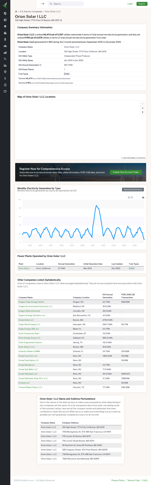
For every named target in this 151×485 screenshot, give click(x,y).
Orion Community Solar (29, 333)
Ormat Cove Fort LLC (28, 356)
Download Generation (133, 189)
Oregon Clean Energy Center (31, 302)
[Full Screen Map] (5, 72)
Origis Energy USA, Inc (29, 329)
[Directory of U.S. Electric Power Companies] (5, 46)
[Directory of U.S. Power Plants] (5, 52)
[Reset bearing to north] (143, 112)
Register (142, 4)
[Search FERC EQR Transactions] (5, 59)
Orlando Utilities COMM (29, 351)
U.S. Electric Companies (31, 11)
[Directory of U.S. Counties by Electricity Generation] (5, 26)
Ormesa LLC (24, 383)
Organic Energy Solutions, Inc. (32, 315)
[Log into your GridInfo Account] (5, 85)
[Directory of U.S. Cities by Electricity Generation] (5, 33)
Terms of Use (133, 480)
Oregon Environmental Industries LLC (35, 306)
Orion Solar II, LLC (27, 347)
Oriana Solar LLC (26, 320)
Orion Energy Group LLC (29, 338)
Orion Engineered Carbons (30, 342)
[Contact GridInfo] (5, 91)
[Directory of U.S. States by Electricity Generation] (5, 20)
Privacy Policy (118, 480)
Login (130, 4)
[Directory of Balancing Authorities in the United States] (5, 39)
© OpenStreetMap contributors (133, 157)
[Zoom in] (143, 104)
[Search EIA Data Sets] (5, 65)
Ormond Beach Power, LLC (30, 387)
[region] (5, 240)
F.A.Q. (144, 480)
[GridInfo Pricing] (5, 78)
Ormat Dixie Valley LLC (29, 360)
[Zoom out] (143, 108)
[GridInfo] (5, 5)
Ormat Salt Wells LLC (28, 369)
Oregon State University (29, 311)
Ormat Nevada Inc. (27, 365)
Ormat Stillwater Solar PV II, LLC (33, 378)
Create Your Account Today (126, 172)
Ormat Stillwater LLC (28, 374)
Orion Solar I (24, 268)
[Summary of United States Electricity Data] (5, 13)
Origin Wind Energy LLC (29, 324)
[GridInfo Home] (16, 11)
